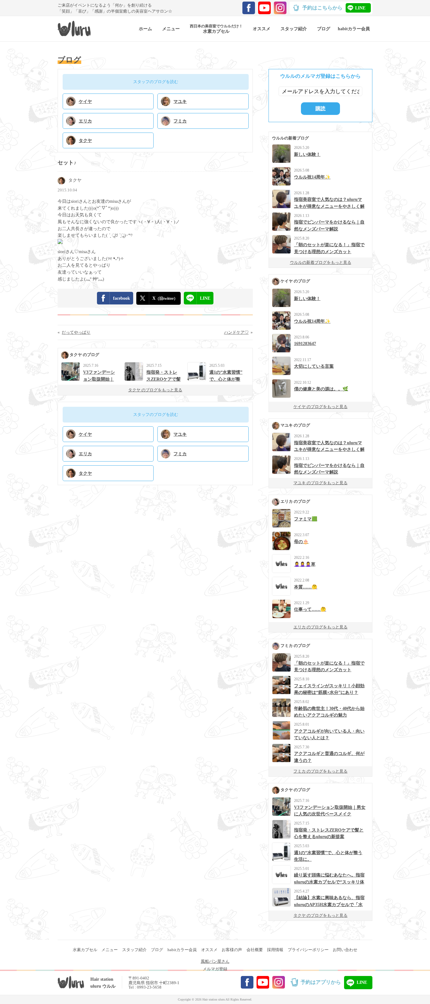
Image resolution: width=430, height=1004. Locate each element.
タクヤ (75, 180)
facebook (121, 298)
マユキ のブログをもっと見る (320, 482)
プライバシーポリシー (308, 949)
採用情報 (275, 949)
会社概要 (254, 949)
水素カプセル (85, 949)
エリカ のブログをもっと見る (320, 627)
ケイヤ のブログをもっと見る (320, 406)
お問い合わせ (345, 949)
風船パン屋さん (215, 961)
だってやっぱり (76, 332)
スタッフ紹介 (134, 949)
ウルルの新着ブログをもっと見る (320, 262)
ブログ (157, 949)
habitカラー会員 (182, 949)
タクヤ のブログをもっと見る (155, 390)
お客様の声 (232, 949)
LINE (360, 7)
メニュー (109, 949)
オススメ (209, 949)
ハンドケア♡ (236, 332)
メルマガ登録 (215, 969)
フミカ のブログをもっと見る (320, 771)
